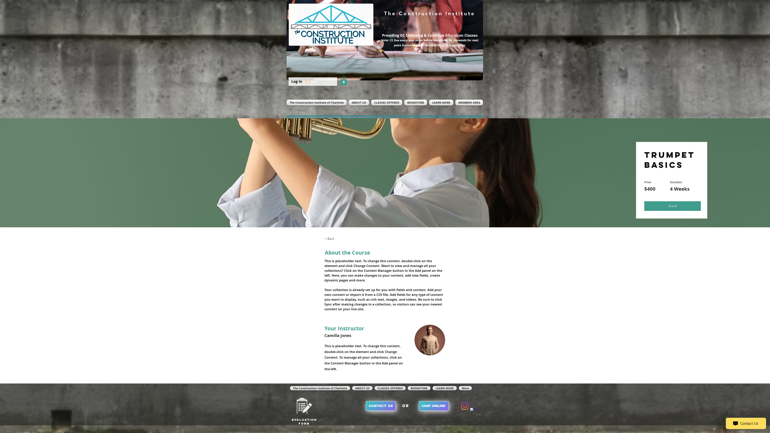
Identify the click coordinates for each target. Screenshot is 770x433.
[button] (343, 80)
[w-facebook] (474, 412)
